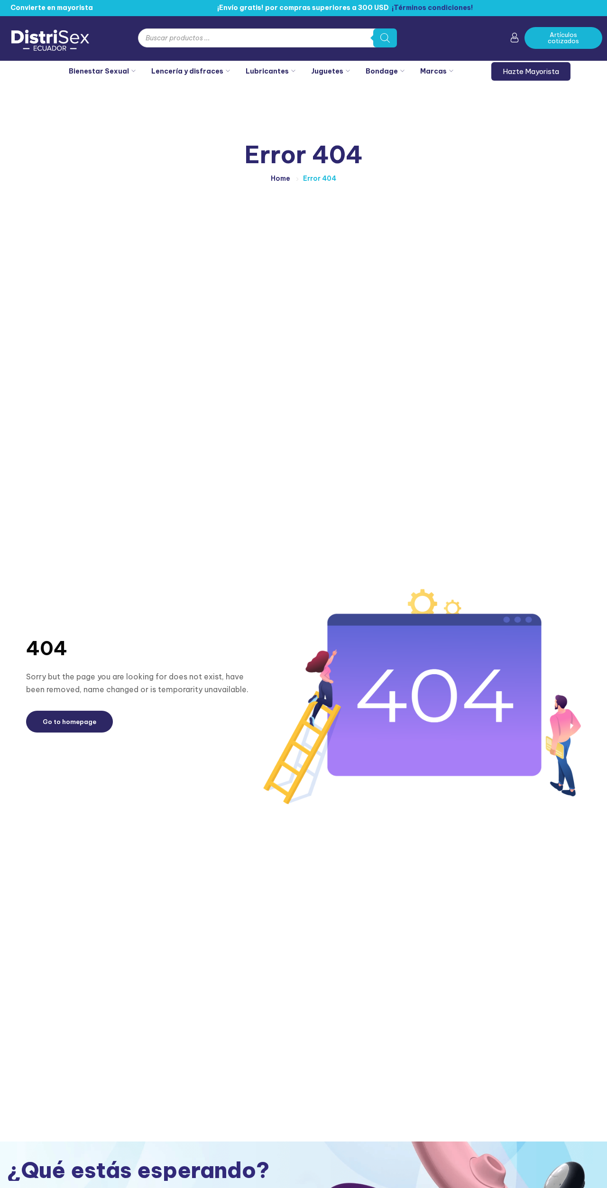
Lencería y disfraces (187, 71)
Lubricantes (267, 71)
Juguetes (327, 71)
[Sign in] (514, 39)
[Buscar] (385, 37)
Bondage (382, 71)
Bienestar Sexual (99, 71)
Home (280, 178)
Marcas (433, 71)
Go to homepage (69, 721)
